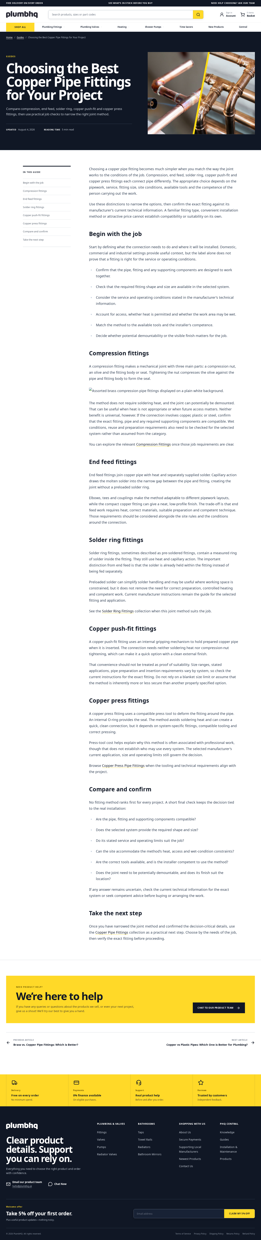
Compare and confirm (35, 231)
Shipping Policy (216, 1233)
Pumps (101, 1147)
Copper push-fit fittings (36, 215)
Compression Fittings (153, 444)
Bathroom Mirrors (149, 1154)
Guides (20, 37)
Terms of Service (183, 1233)
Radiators (144, 1147)
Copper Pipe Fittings (111, 932)
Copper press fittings (35, 223)
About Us (185, 1132)
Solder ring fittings (33, 207)
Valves (101, 1139)
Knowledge (227, 1132)
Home (9, 37)
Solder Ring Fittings (118, 611)
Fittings (102, 1132)
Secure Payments (190, 1139)
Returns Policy (232, 1233)
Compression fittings (35, 191)
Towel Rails (145, 1139)
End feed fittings (32, 199)
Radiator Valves (107, 1154)
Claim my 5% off (239, 1213)
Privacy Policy (200, 1233)
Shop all (20, 27)
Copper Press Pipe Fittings (123, 765)
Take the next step (33, 239)
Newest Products (190, 1159)
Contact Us (186, 1166)
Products (226, 1159)
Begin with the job (33, 183)
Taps (141, 1132)
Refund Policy (248, 1233)
